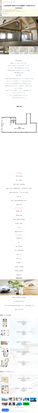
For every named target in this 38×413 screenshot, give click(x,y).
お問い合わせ (5, 13)
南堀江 (14, 2)
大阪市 (7, 2)
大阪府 (3, 2)
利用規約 (21, 407)
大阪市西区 (10, 2)
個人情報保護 (17, 407)
